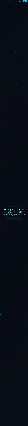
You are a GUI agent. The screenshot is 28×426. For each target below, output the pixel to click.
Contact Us (25, 1)
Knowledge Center (20, 1)
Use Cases (9, 1)
